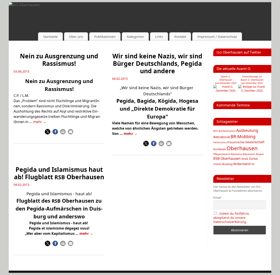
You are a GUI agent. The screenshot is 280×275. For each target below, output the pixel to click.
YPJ (252, 164)
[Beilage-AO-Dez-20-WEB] (252, 90)
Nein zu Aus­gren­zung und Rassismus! (59, 60)
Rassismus (236, 154)
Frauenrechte (236, 142)
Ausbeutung (247, 130)
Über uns (76, 36)
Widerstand (241, 164)
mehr (39, 121)
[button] (47, 131)
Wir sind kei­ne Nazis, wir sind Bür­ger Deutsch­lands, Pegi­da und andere (157, 63)
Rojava (260, 154)
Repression (249, 154)
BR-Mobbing (243, 136)
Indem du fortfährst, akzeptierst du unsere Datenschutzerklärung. (231, 217)
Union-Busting (223, 164)
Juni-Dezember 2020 (252, 83)
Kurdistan (219, 149)
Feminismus (220, 142)
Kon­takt (180, 36)
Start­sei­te (50, 36)
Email (217, 197)
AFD (215, 130)
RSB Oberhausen (227, 158)
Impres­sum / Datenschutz (217, 36)
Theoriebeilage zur (252, 76)
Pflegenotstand (221, 154)
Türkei (253, 159)
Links (159, 36)
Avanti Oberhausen (252, 79)
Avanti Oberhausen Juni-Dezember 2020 (225, 80)
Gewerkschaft (254, 142)
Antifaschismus (227, 130)
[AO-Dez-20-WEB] (225, 90)
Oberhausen (242, 148)
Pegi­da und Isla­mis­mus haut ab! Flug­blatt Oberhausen (59, 173)
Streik (244, 158)
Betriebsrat (221, 137)
